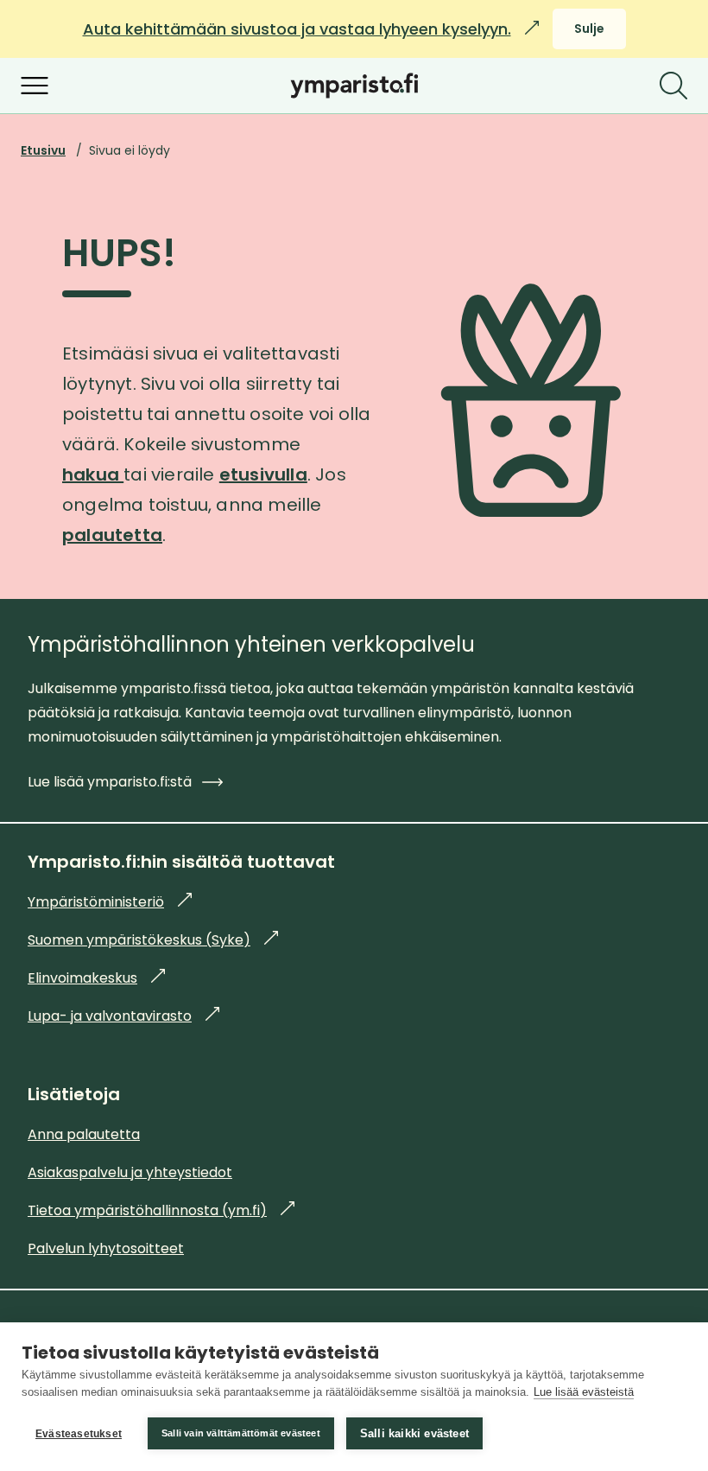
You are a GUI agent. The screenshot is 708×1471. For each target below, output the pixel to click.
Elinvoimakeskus (96, 978)
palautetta (112, 535)
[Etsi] (673, 85)
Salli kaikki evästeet (414, 1433)
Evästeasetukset (78, 1434)
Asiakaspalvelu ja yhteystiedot (130, 1172)
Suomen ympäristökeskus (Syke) (153, 940)
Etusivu (43, 150)
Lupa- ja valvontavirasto (123, 1016)
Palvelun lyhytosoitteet (106, 1248)
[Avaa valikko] (34, 85)
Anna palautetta (84, 1134)
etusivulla (263, 474)
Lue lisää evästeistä (584, 1391)
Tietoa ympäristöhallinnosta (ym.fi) (161, 1210)
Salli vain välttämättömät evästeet (240, 1433)
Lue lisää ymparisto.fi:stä (110, 782)
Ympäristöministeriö (110, 902)
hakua (92, 474)
